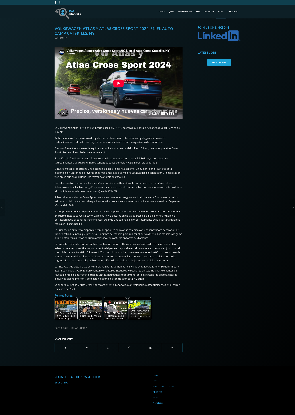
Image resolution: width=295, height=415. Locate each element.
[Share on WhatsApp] (108, 347)
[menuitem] (162, 11)
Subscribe (61, 382)
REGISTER (157, 392)
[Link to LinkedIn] (60, 2)
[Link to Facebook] (55, 2)
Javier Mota (61, 38)
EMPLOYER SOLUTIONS (163, 386)
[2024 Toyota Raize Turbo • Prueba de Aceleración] (292, 207)
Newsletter (158, 402)
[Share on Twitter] (86, 347)
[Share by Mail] (172, 347)
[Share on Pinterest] (129, 347)
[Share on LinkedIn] (150, 347)
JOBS (155, 381)
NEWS (156, 397)
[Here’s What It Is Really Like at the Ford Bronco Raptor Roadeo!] (2, 207)
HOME (156, 375)
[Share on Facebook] (65, 347)
